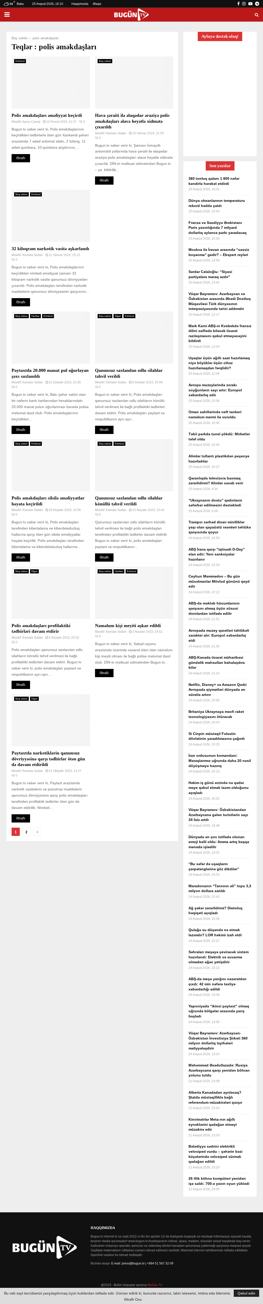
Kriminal (20, 61)
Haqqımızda (79, 4)
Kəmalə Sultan (116, 133)
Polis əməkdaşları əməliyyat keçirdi (47, 115)
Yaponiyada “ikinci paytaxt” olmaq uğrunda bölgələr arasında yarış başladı (219, 1011)
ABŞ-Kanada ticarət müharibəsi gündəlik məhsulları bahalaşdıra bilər (217, 662)
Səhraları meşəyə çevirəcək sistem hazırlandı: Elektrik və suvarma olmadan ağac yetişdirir (219, 957)
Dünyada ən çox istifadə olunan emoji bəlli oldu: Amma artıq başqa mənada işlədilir (219, 842)
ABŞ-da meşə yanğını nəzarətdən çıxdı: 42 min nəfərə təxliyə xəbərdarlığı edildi (218, 984)
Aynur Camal (31, 122)
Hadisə (35, 316)
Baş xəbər (105, 61)
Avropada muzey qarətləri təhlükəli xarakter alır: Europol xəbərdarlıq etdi (219, 635)
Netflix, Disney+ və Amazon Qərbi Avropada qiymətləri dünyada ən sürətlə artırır (218, 690)
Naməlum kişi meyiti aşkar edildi (128, 625)
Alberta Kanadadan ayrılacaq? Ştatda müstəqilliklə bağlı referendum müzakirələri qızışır (215, 1097)
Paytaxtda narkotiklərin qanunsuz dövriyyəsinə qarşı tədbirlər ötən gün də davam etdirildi (48, 758)
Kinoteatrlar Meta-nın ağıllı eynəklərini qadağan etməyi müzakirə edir (213, 1124)
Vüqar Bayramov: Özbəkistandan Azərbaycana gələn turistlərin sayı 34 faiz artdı (218, 815)
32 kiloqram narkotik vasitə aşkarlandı (50, 248)
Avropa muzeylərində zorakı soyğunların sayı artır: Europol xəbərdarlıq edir (215, 390)
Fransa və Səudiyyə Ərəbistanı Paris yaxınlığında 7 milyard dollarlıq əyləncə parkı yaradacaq (218, 228)
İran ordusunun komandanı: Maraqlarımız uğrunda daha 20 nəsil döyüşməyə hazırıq (220, 760)
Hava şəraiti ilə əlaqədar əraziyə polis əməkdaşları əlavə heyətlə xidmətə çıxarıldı (132, 121)
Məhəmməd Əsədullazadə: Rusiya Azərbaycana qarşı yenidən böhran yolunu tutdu (219, 1070)
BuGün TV (155, 1285)
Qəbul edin (246, 1293)
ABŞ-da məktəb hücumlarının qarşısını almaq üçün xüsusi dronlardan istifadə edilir (214, 608)
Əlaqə (97, 4)
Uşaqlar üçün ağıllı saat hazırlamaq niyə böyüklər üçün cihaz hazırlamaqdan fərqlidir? (219, 363)
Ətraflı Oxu (133, 1299)
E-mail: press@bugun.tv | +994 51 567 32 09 (142, 1263)
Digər (118, 316)
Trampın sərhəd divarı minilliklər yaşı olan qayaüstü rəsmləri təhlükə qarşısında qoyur (220, 527)
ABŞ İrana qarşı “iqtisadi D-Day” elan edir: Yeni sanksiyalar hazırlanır (217, 554)
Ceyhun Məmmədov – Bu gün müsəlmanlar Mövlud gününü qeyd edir (219, 581)
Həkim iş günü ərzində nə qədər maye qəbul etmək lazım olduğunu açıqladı (219, 788)
